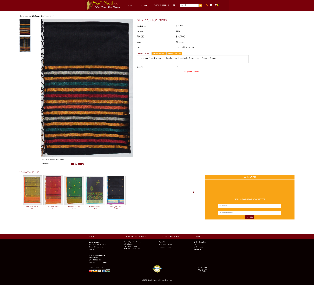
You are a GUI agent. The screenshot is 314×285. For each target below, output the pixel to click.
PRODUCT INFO (144, 53)
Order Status (161, 5)
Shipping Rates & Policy (97, 244)
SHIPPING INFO (159, 53)
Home (130, 5)
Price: (140, 36)
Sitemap (91, 249)
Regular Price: (141, 26)
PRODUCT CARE (174, 53)
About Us (162, 242)
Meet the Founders (165, 247)
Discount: (140, 31)
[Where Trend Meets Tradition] (104, 4)
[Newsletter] (212, 5)
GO (200, 5)
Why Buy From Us (165, 244)
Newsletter (197, 249)
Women (28, 16)
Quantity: (140, 67)
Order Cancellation (200, 242)
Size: (138, 48)
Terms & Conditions (96, 247)
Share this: (45, 164)
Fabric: (139, 42)
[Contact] (208, 5)
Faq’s (195, 244)
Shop (143, 5)
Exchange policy (94, 242)
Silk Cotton (36, 16)
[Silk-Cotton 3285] (25, 27)
